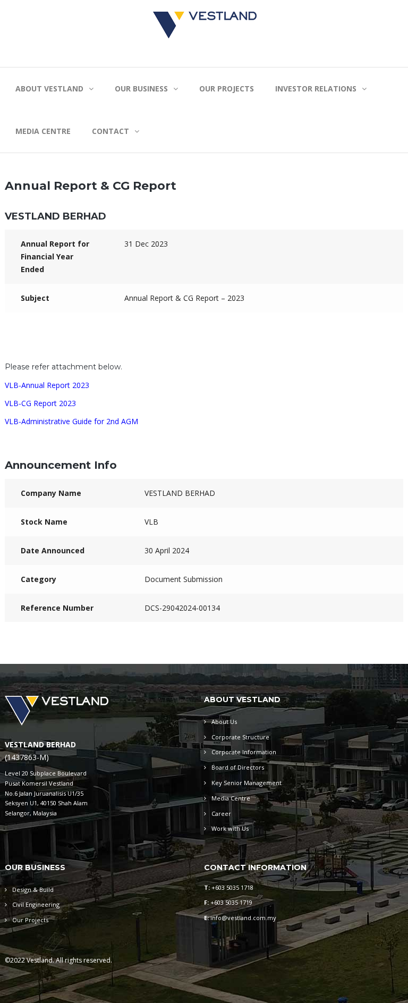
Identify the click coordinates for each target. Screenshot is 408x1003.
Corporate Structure (240, 737)
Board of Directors (237, 767)
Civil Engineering (36, 904)
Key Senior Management (246, 783)
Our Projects (30, 920)
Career (221, 813)
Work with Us (230, 828)
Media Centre (230, 798)
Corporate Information (243, 752)
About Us (224, 722)
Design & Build (33, 890)
